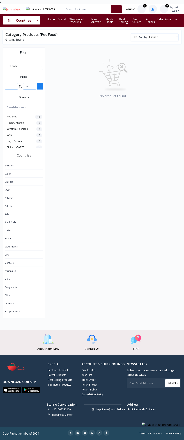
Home (51, 19)
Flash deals (109, 20)
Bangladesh (11, 287)
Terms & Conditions (151, 433)
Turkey (8, 230)
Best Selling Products (60, 379)
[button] (12, 390)
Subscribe (173, 383)
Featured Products (58, 370)
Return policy (89, 389)
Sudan (8, 173)
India (7, 279)
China (7, 295)
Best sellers (136, 20)
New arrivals (96, 20)
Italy (7, 214)
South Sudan (11, 222)
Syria (7, 254)
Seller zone (164, 19)
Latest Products (57, 375)
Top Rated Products (59, 384)
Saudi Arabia (11, 246)
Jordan (8, 238)
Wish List (87, 375)
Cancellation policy (92, 394)
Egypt (7, 189)
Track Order (88, 379)
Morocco (9, 262)
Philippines (10, 271)
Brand (62, 19)
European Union (13, 311)
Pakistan (9, 198)
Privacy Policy (173, 433)
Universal (9, 303)
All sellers (150, 20)
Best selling (123, 20)
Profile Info (88, 370)
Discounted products (76, 20)
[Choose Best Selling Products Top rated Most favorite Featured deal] (24, 66)
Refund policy (89, 384)
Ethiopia (9, 181)
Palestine (9, 206)
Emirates (48, 9)
